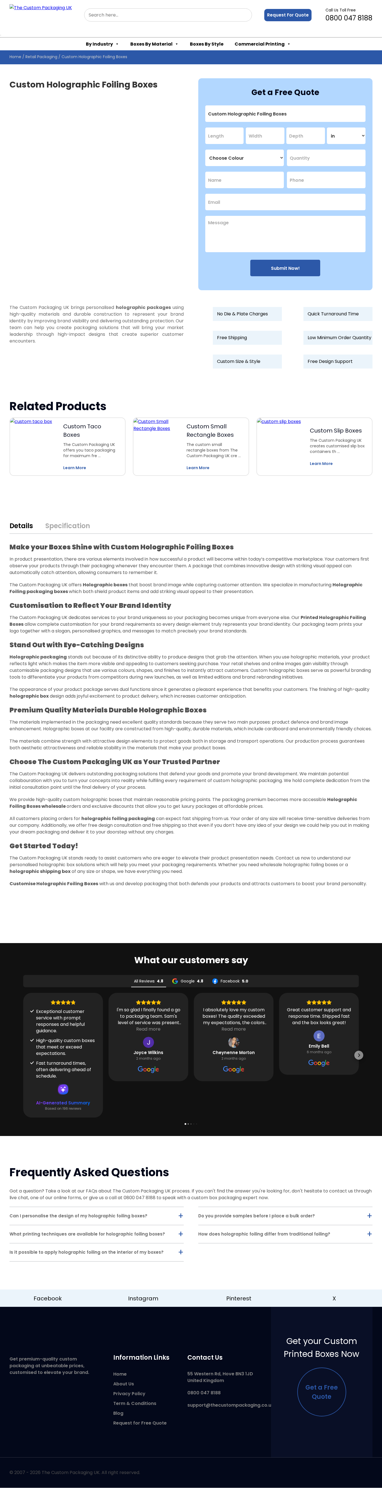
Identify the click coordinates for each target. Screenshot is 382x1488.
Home (15, 57)
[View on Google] (148, 1042)
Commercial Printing (260, 44)
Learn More (74, 468)
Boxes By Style (206, 44)
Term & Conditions (134, 1403)
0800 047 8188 (349, 15)
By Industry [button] (99, 44)
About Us (123, 1384)
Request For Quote (288, 15)
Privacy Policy (129, 1393)
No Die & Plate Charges (242, 314)
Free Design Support (330, 361)
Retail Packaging (41, 57)
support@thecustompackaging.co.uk (230, 1405)
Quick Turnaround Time (333, 314)
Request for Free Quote (140, 1423)
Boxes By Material (151, 44)
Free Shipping (232, 337)
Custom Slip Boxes (336, 430)
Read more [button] (148, 1029)
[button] (23, 1055)
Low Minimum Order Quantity (339, 337)
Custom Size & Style (238, 361)
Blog (118, 1413)
